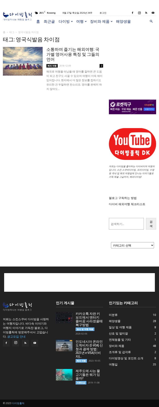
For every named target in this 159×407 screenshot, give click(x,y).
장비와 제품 (100, 21)
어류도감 (81, 382)
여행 (80, 21)
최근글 (49, 21)
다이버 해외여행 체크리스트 (127, 204)
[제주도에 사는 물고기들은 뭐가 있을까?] (64, 375)
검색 (151, 224)
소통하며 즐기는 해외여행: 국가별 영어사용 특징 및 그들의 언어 (72, 54)
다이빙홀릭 (18, 403)
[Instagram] (139, 13)
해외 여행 (52, 65)
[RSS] (146, 13)
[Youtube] (153, 13)
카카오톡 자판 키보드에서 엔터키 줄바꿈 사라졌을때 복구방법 (89, 319)
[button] (151, 21)
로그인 (103, 12)
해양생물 (123, 21)
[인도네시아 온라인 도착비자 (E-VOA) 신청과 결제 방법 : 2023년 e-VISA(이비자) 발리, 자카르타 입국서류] (64, 345)
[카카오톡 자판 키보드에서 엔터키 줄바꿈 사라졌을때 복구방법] (64, 317)
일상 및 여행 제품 (85, 329)
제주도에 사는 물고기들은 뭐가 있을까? (88, 374)
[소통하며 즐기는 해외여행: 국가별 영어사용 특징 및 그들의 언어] (23, 61)
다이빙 (64, 21)
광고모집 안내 (16, 336)
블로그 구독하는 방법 (123, 198)
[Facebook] (132, 13)
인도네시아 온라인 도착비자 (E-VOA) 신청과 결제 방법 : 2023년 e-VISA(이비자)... (89, 349)
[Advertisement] (132, 57)
